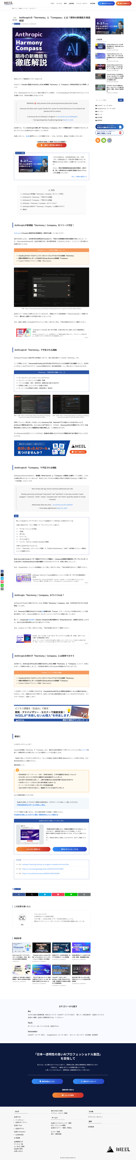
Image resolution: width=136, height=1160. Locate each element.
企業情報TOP (18, 1141)
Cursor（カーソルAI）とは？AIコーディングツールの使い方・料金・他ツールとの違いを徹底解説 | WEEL (58, 637)
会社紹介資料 (18, 1149)
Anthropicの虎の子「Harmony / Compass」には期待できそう (43, 206)
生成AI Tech (18, 1125)
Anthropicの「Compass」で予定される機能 (37, 200)
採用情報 (91, 1127)
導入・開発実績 (56, 1134)
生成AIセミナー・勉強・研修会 (61, 1128)
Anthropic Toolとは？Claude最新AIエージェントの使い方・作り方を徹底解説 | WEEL (58, 576)
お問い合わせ (18, 1151)
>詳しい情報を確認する (79, 176)
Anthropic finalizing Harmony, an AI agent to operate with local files (45, 864)
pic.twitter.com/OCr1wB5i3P (63, 505)
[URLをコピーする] (84, 894)
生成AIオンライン (21, 1122)
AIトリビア (17, 24)
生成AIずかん (19, 1128)
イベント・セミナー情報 (59, 1113)
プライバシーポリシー (95, 1117)
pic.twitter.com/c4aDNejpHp (67, 116)
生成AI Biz (17, 1117)
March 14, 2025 (62, 508)
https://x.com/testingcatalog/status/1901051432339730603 (42, 869)
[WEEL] (8, 3)
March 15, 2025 (68, 120)
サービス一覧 (18, 1144)
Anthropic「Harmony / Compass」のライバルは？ (40, 203)
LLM (42, 611)
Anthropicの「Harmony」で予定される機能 (37, 197)
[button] (18, 894)
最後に (25, 209)
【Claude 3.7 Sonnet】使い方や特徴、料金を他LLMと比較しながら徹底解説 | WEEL (58, 331)
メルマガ (84, 750)
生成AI (28, 136)
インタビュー (19, 1120)
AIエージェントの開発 (58, 1125)
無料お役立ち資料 (57, 1111)
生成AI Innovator (19, 1131)
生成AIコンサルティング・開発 (61, 1123)
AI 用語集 (17, 1138)
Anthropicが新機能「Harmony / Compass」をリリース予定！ (43, 194)
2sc (22, 924)
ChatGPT (31, 620)
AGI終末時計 (19, 1135)
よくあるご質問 (19, 1146)
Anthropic (17, 233)
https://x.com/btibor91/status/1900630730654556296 (40, 873)
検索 (120, 100)
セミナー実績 (55, 1131)
